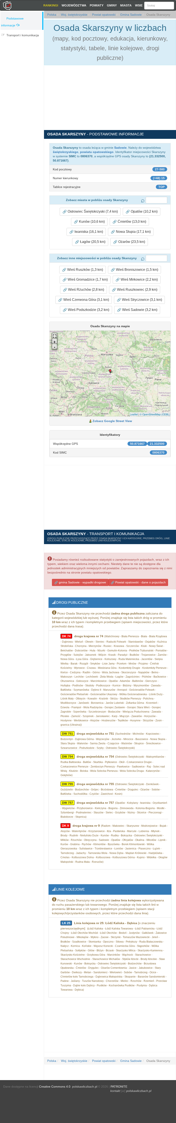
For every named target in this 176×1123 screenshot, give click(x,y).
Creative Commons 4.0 (54, 1086)
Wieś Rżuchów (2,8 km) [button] (85, 289)
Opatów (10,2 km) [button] (144, 211)
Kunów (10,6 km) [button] (91, 221)
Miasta (126, 5)
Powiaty (96, 5)
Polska (51, 14)
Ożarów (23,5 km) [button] (131, 242)
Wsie (139, 5)
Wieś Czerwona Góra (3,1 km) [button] (85, 299)
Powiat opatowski (103, 14)
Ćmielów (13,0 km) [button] (131, 221)
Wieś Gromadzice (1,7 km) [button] (87, 279)
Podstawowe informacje (12, 22)
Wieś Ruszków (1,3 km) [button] (84, 269)
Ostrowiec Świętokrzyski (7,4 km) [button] (92, 211)
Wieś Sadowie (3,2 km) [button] (139, 310)
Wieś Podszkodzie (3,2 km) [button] (88, 310)
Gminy (112, 5)
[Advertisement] (21, 65)
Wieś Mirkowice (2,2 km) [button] (139, 279)
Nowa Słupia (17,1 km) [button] (133, 231)
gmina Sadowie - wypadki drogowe (82, 582)
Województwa (74, 5)
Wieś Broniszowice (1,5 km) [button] (136, 269)
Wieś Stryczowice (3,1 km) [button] (141, 299)
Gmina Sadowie (130, 14)
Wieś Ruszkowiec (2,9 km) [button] (136, 289)
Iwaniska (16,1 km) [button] (88, 231)
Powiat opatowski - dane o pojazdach (140, 582)
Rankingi (50, 5)
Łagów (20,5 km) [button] (92, 242)
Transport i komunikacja (22, 35)
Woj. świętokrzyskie (73, 14)
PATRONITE (119, 1086)
